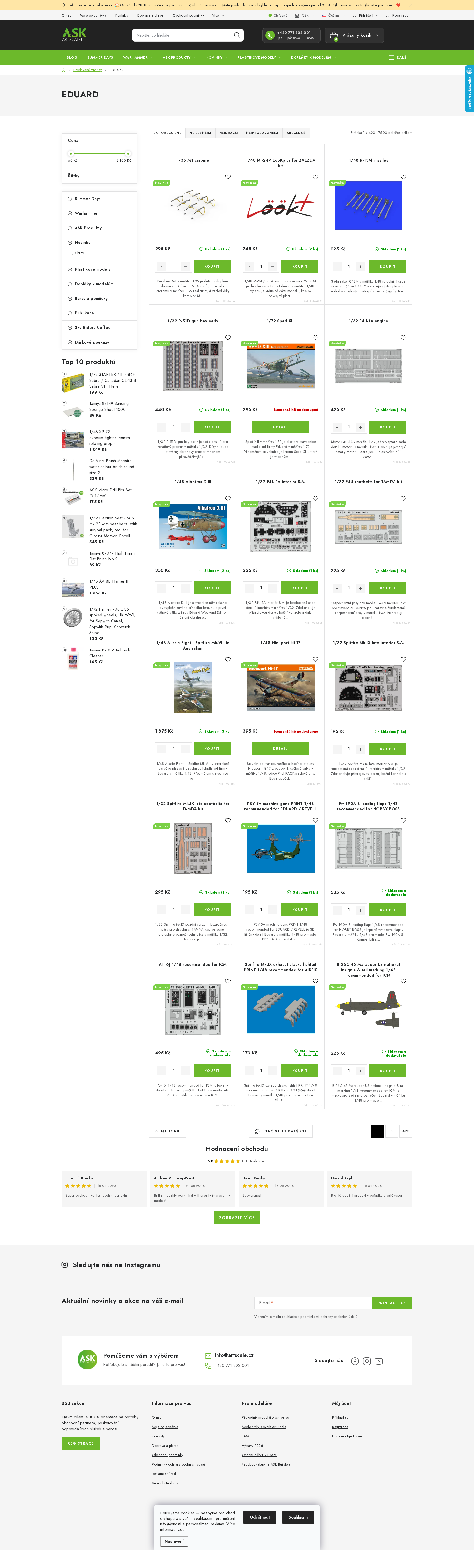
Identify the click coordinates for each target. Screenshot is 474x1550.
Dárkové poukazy (92, 342)
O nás (66, 15)
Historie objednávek (347, 1436)
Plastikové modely (93, 269)
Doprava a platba (150, 15)
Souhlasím (298, 1517)
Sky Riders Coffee (93, 327)
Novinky (83, 242)
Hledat (237, 35)
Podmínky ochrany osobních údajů (178, 1464)
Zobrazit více (237, 1218)
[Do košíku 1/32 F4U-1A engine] (387, 427)
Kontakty (121, 15)
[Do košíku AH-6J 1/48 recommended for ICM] (212, 1070)
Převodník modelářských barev (265, 1417)
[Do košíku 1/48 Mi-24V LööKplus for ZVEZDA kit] (299, 266)
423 (406, 1131)
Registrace (400, 15)
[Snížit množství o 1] (161, 266)
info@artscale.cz (234, 1355)
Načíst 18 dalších (284, 1131)
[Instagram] (367, 1361)
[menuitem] (72, 57)
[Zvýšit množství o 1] (185, 266)
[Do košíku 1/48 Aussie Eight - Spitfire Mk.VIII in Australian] (212, 748)
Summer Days (88, 199)
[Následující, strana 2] (391, 1131)
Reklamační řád (164, 1473)
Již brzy (78, 252)
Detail (280, 427)
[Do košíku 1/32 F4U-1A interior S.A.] (299, 587)
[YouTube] (379, 1361)
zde (181, 1529)
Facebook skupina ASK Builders (266, 1464)
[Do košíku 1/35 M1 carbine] (212, 266)
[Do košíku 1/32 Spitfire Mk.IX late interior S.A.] (387, 749)
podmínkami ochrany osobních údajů (328, 1316)
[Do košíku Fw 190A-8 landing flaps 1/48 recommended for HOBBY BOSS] (387, 909)
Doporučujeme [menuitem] (167, 133)
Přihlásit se (392, 1303)
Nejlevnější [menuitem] (200, 133)
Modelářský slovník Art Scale (264, 1426)
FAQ (245, 1436)
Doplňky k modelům (94, 284)
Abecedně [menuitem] (296, 133)
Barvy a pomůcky (91, 298)
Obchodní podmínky (188, 15)
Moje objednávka (93, 15)
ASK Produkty (88, 228)
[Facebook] (355, 1361)
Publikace (84, 313)
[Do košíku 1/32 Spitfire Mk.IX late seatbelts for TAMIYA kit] (212, 909)
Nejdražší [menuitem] (228, 133)
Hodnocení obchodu (237, 1148)
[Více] (398, 57)
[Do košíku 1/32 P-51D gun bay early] (212, 427)
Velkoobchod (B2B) (167, 1483)
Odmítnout (260, 1517)
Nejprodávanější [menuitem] (262, 133)
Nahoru (170, 1131)
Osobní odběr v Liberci (259, 1455)
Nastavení (174, 1541)
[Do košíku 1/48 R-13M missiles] (387, 266)
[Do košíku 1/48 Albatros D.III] (212, 587)
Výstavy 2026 (252, 1445)
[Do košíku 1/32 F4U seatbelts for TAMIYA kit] (387, 588)
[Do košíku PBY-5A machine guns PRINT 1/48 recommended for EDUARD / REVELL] (299, 909)
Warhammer (86, 213)
